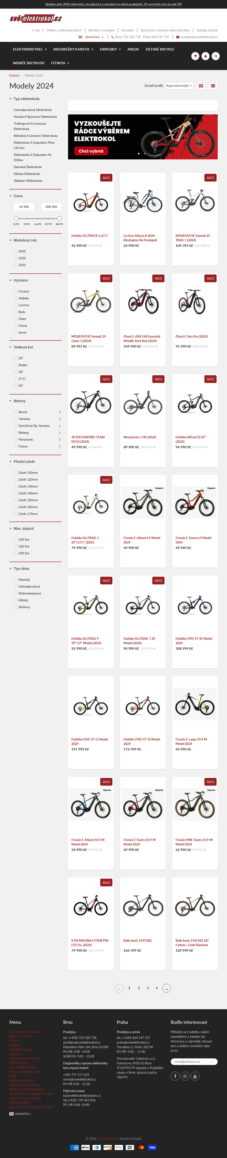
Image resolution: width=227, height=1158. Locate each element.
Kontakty (127, 30)
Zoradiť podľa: (154, 85)
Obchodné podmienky (24, 1058)
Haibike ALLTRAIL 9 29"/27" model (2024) (86, 641)
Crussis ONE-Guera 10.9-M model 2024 (194, 842)
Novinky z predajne (101, 30)
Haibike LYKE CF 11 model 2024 (89, 741)
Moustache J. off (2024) (139, 437)
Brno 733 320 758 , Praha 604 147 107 (142, 37)
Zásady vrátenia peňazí (24, 1085)
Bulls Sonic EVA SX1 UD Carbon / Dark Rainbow (192, 943)
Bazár (13, 1076)
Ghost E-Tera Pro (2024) (192, 336)
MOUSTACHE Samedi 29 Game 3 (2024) (88, 338)
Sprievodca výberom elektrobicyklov (165, 30)
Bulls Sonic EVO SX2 (137, 940)
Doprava (15, 1054)
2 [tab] (144, 152)
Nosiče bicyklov (29, 63)
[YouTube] (195, 1076)
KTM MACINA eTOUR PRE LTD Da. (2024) (90, 943)
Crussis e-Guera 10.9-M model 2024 (139, 842)
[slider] (16, 218)
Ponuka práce (18, 1063)
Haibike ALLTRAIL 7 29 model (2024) (139, 641)
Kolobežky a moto (71, 49)
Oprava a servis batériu (25, 1098)
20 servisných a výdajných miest (31, 1094)
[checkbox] (38, 251)
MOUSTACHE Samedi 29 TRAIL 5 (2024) (193, 238)
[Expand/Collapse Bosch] (59, 412)
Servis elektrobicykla (23, 1067)
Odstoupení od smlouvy (25, 1032)
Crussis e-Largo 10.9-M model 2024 (191, 741)
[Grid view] (201, 85)
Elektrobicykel (28, 49)
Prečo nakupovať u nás (25, 1071)
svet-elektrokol (107, 1139)
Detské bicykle (160, 49)
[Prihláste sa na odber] (212, 1061)
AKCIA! (133, 49)
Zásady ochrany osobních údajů (31, 1107)
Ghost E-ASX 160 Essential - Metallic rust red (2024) (142, 338)
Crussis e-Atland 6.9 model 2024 (141, 540)
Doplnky (108, 49)
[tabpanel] (143, 136)
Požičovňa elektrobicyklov (26, 1089)
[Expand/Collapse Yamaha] (59, 418)
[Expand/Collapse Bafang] (59, 432)
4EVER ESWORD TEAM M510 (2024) (88, 439)
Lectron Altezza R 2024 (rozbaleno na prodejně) (140, 238)
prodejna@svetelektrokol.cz (199, 37)
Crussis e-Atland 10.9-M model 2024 (87, 842)
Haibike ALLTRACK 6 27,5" (89, 236)
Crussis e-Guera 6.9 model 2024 (193, 540)
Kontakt (14, 1045)
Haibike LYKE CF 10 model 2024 (141, 741)
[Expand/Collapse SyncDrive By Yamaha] (59, 425)
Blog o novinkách (21, 1036)
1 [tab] (139, 152)
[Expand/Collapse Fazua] (59, 446)
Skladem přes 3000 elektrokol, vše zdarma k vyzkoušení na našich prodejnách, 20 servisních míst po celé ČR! (113, 4)
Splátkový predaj (20, 1049)
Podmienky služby (21, 1080)
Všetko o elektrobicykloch (64, 30)
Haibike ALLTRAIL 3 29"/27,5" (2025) (85, 540)
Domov (14, 75)
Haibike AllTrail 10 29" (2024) (191, 439)
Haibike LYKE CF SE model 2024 (194, 641)
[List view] (213, 85)
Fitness (58, 63)
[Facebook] (175, 1076)
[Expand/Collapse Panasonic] (59, 439)
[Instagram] (185, 1076)
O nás (36, 30)
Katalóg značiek (207, 30)
